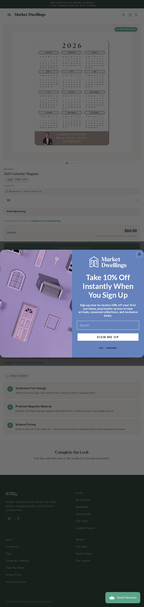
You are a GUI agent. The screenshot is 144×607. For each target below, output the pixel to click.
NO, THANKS (108, 348)
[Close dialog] (139, 254)
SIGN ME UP (108, 337)
